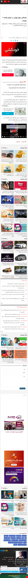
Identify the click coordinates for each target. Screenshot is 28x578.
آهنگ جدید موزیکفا (22, 540)
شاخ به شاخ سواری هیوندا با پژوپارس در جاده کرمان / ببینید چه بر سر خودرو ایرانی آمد (13, 287)
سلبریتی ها (24, 535)
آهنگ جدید (18, 538)
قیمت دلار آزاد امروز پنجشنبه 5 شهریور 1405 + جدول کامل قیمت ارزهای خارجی (13, 317)
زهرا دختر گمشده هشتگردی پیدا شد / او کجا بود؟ (16, 84)
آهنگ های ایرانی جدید (22, 544)
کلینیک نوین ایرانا (7, 540)
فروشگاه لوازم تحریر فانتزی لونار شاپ (15, 542)
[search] (5, 2)
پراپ (25, 538)
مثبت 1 (24, 542)
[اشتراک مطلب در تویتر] (15, 40)
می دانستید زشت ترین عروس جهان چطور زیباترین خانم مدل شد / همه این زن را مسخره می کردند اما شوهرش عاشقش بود (13, 291)
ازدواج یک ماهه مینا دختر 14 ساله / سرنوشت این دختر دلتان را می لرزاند (12, 295)
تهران (17, 141)
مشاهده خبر (5, 133)
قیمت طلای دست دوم (12, 561)
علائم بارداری (13, 538)
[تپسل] (2, 67)
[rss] (6, 551)
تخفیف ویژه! (9, 571)
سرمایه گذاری (7, 74)
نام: (24, 369)
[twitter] (3, 551)
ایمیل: (24, 372)
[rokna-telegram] (1, 551)
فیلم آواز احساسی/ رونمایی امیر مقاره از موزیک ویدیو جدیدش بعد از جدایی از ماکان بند (21, 562)
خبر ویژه (22, 82)
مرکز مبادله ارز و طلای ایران (9, 557)
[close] (27, 577)
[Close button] (27, 566)
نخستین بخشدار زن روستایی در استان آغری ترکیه (16, 283)
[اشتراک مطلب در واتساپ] (13, 40)
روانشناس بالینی (12, 535)
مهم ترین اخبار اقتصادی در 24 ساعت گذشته (12, 314)
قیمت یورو (10, 559)
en (8, 1)
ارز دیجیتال (6, 535)
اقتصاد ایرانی (18, 535)
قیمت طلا (4, 559)
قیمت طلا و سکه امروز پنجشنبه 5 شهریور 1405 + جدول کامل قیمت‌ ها (12, 311)
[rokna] (24, 1)
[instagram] (5, 551)
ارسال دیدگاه (22, 388)
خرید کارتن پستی (15, 540)
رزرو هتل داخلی (7, 538)
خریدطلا (7, 113)
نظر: (24, 376)
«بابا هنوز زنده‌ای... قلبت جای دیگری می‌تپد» (17, 87)
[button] (17, 550)
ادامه (2, 303)
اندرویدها (15, 544)
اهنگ (23, 538)
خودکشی (23, 141)
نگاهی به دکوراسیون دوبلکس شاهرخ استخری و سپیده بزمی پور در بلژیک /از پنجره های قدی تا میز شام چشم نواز (13, 327)
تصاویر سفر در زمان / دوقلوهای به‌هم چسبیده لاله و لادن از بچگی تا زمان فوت (13, 299)
